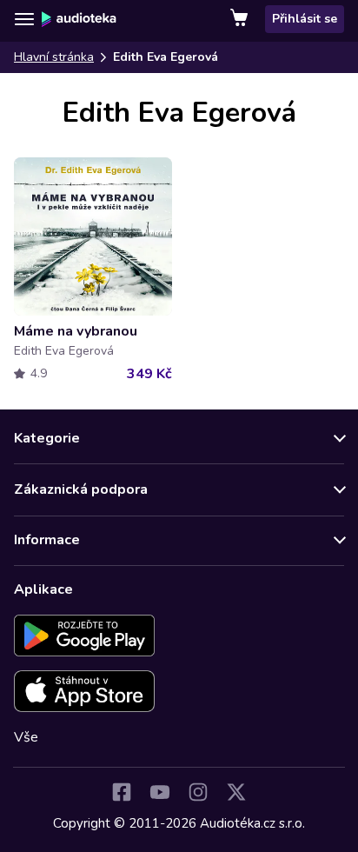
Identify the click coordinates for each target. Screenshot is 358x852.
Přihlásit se (304, 18)
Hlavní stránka (54, 57)
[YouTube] (159, 792)
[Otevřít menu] (24, 19)
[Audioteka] (79, 19)
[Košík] (240, 19)
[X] (236, 792)
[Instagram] (198, 792)
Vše (26, 737)
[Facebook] (121, 792)
